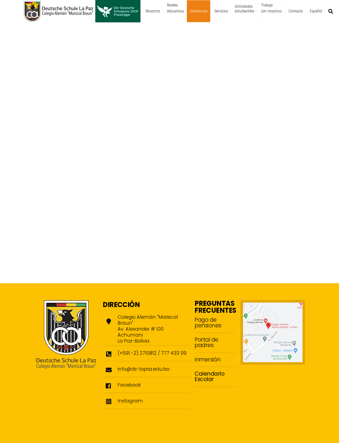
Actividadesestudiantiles (244, 8)
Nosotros (153, 11)
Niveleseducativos (175, 8)
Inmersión (208, 359)
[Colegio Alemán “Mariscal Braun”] (82, 20)
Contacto (296, 11)
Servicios (221, 11)
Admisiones (198, 11)
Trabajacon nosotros (271, 8)
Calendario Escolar (210, 376)
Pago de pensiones (208, 322)
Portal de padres (206, 342)
